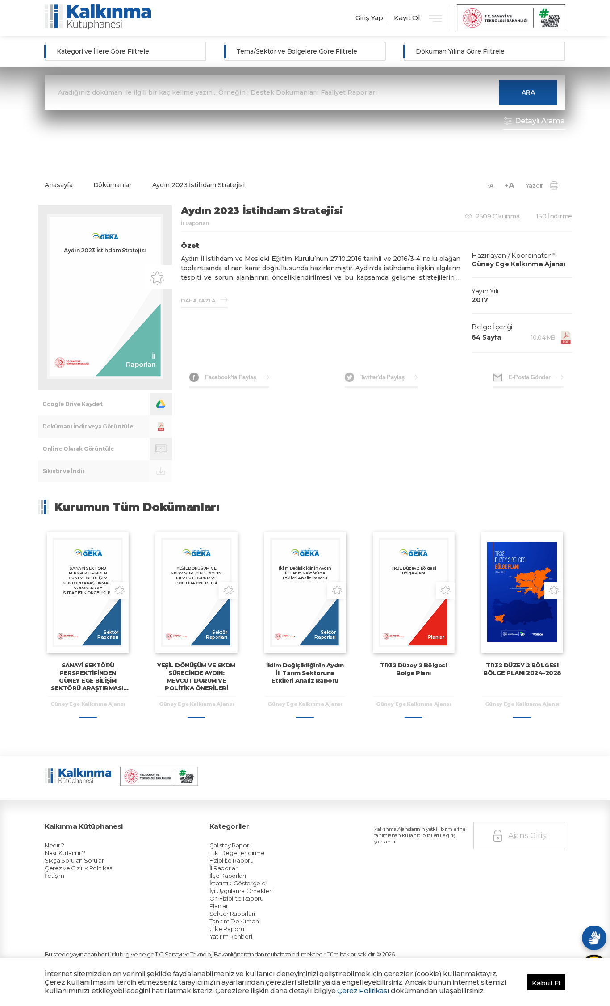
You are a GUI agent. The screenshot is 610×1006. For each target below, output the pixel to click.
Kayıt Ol (407, 17)
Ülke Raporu (226, 928)
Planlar (218, 906)
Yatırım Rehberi (230, 936)
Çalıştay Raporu (231, 845)
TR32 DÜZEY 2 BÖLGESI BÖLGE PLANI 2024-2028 (522, 669)
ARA (528, 92)
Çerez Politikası (363, 990)
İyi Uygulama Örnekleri (240, 890)
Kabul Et (546, 983)
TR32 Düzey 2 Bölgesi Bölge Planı (413, 669)
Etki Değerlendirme (237, 852)
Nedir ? (54, 845)
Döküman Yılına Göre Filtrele (460, 51)
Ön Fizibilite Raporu (236, 898)
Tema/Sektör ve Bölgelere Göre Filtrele (296, 51)
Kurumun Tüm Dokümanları (137, 507)
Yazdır (534, 185)
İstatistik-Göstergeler (238, 883)
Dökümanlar (112, 185)
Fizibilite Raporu (231, 860)
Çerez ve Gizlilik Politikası (79, 868)
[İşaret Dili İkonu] (594, 938)
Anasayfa (59, 185)
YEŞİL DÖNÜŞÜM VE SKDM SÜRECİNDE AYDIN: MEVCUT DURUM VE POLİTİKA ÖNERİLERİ (196, 677)
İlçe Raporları (227, 875)
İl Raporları (223, 868)
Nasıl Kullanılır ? (65, 852)
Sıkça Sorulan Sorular (74, 860)
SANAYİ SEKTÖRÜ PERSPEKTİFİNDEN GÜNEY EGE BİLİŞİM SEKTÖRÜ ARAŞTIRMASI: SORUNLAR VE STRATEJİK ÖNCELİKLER (88, 684)
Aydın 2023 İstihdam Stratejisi (198, 185)
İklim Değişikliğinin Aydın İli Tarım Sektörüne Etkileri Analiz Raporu (304, 673)
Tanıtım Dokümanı (234, 921)
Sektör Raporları (232, 913)
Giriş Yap (369, 17)
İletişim (54, 875)
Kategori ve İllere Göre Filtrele (103, 51)
